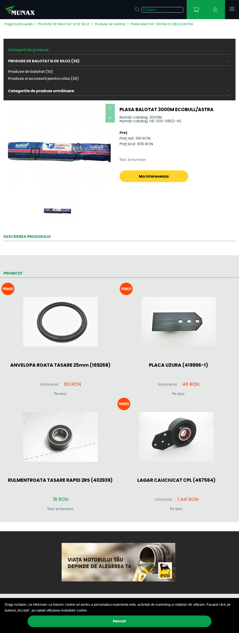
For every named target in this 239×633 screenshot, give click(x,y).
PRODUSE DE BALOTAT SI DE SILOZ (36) (44, 61)
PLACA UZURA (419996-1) (178, 365)
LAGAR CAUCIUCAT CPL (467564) (176, 480)
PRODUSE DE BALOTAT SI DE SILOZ (64, 24)
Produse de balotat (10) (30, 72)
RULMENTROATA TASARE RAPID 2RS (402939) (60, 480)
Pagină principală (18, 24)
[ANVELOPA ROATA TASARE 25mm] (60, 322)
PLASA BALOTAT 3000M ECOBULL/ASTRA (161, 24)
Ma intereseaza (154, 176)
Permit (119, 621)
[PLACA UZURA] (178, 322)
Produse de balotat (110, 24)
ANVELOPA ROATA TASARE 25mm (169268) (60, 365)
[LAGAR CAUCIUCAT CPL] (176, 437)
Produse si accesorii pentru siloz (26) (43, 79)
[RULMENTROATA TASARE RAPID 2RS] (60, 437)
